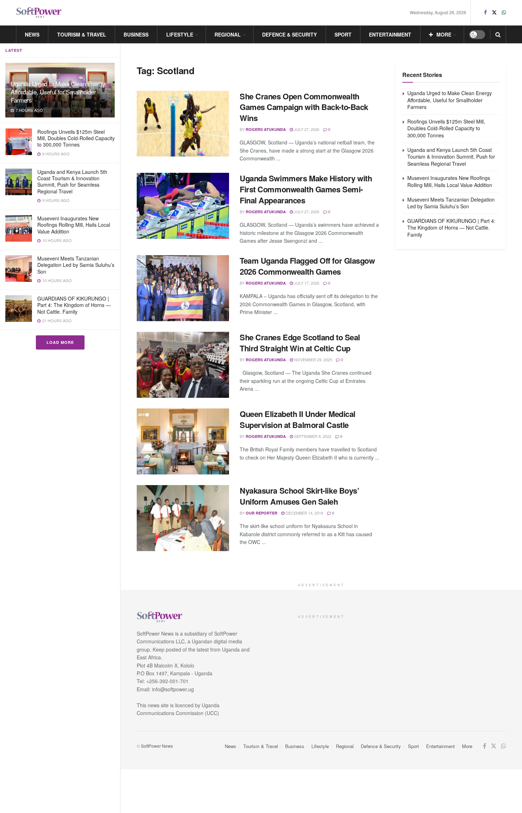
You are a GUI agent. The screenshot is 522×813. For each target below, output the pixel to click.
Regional (227, 34)
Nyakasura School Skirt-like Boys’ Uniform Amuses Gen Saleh (299, 496)
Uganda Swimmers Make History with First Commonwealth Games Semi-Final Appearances (306, 189)
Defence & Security (289, 34)
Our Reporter (261, 513)
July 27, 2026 (306, 129)
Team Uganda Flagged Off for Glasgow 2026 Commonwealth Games (307, 266)
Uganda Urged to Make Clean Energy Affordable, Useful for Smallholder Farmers (58, 91)
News (32, 34)
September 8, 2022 (312, 436)
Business (136, 34)
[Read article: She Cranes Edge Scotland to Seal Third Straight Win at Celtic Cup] (183, 365)
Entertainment (390, 34)
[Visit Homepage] (39, 12)
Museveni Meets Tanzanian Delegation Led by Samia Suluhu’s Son (75, 265)
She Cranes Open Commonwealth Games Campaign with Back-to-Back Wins (304, 107)
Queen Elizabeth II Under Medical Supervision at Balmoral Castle (297, 419)
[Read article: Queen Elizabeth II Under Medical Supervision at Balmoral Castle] (183, 441)
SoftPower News (157, 746)
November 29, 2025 (312, 359)
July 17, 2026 (306, 283)
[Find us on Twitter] (494, 12)
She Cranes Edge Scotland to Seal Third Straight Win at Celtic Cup (300, 342)
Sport (343, 34)
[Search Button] (498, 34)
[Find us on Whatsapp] (504, 12)
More (443, 34)
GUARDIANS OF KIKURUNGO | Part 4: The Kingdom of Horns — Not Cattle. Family (74, 305)
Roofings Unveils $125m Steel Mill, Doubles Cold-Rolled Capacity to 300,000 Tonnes (76, 138)
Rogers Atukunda (266, 129)
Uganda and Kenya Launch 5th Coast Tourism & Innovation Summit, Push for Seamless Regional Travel (72, 181)
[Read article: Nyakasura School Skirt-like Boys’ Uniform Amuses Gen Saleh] (183, 518)
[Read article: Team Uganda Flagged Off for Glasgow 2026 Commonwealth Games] (183, 288)
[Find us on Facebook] (485, 12)
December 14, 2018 (303, 513)
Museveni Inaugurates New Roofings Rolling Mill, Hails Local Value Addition (73, 225)
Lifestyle (179, 34)
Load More (60, 342)
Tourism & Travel (81, 34)
